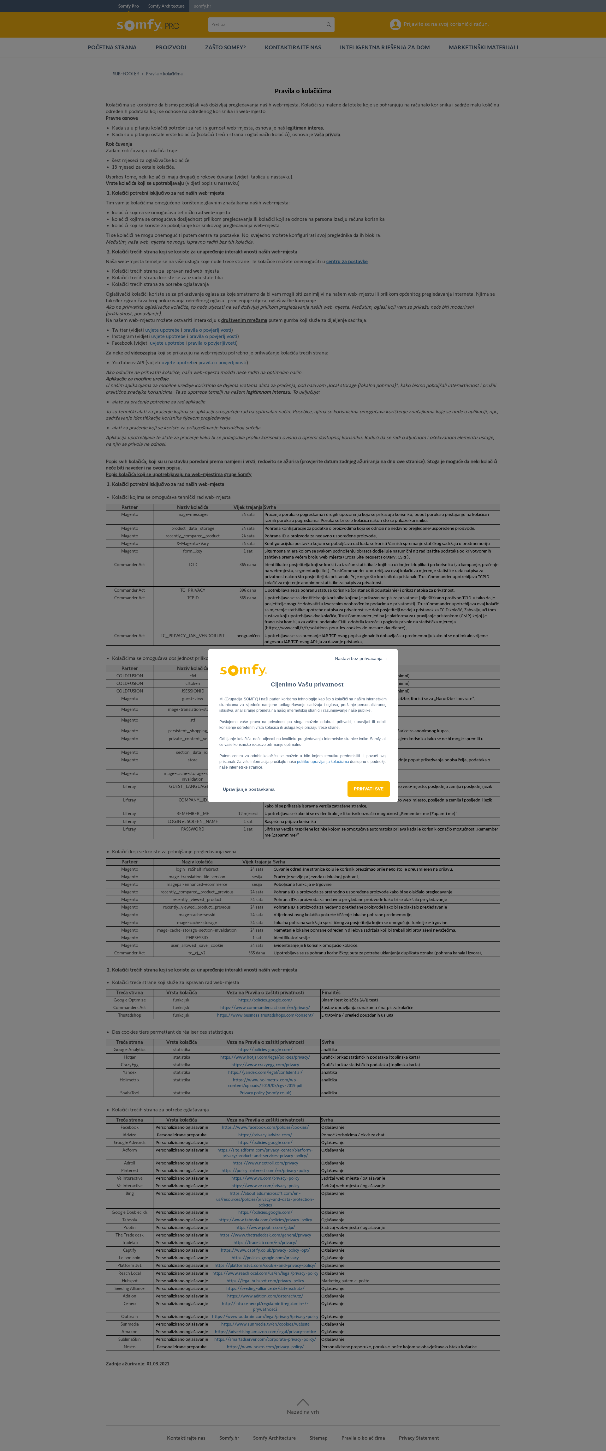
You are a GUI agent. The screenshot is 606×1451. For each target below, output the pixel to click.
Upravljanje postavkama (249, 789)
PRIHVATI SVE (368, 788)
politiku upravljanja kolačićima (323, 761)
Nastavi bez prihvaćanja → (361, 658)
